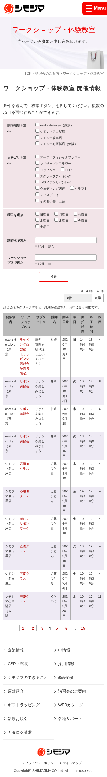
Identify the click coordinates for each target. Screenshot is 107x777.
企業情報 (16, 650)
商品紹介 (66, 677)
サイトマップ (72, 763)
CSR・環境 (18, 663)
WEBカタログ (70, 705)
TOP (28, 74)
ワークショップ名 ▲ (26, 321)
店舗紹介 (16, 691)
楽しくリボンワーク (24, 523)
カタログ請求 (20, 732)
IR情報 (64, 650)
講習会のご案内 (47, 74)
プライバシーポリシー (40, 763)
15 (83, 628)
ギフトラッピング (24, 705)
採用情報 (66, 663)
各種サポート (70, 718)
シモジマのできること (28, 677)
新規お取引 (18, 718)
